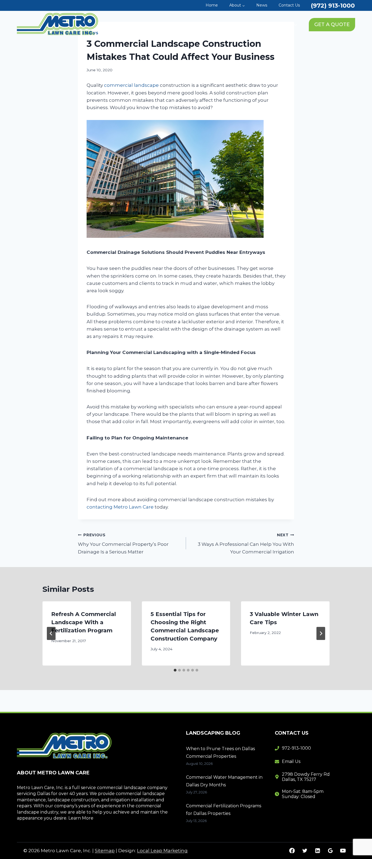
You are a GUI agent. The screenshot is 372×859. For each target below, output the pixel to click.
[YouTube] (343, 850)
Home (212, 5)
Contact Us (289, 5)
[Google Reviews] (330, 850)
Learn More (80, 818)
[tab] (175, 670)
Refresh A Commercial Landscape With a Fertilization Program (83, 622)
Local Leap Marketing (162, 850)
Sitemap (105, 850)
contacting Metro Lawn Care (120, 507)
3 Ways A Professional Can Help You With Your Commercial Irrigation (246, 544)
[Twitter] (304, 850)
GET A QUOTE (332, 24)
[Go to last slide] (51, 633)
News (261, 5)
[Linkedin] (317, 850)
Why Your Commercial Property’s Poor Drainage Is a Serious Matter (123, 544)
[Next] (320, 633)
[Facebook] (292, 850)
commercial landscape (131, 85)
